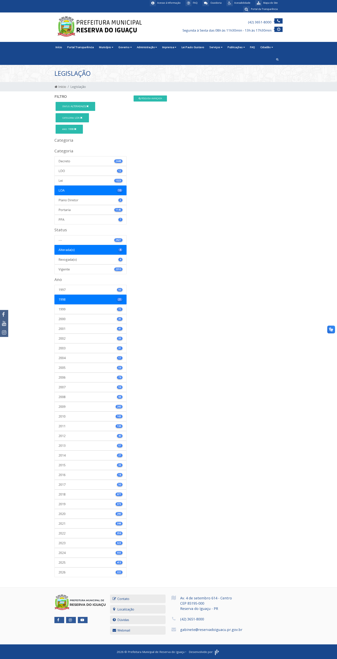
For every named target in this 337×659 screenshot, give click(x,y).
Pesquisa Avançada (151, 98)
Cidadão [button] (265, 47)
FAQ (252, 47)
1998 (68, 129)
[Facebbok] (59, 620)
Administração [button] (146, 47)
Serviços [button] (215, 47)
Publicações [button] (235, 47)
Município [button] (105, 47)
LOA (71, 117)
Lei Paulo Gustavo (193, 47)
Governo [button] (124, 47)
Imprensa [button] (168, 47)
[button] (277, 59)
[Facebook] (4, 314)
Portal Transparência (80, 47)
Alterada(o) (74, 106)
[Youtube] (4, 323)
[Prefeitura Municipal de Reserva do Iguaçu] (100, 27)
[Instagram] (4, 332)
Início (59, 47)
